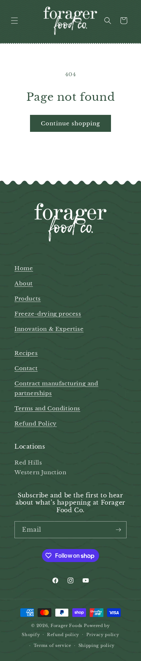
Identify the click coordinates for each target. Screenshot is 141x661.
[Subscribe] (118, 529)
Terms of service (52, 645)
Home (23, 268)
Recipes (26, 353)
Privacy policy (102, 634)
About (23, 283)
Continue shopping (70, 123)
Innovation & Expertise (49, 328)
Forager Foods (66, 625)
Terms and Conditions (47, 408)
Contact (26, 368)
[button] (14, 21)
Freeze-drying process (47, 313)
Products (27, 298)
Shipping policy (96, 645)
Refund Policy (35, 423)
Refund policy (63, 634)
